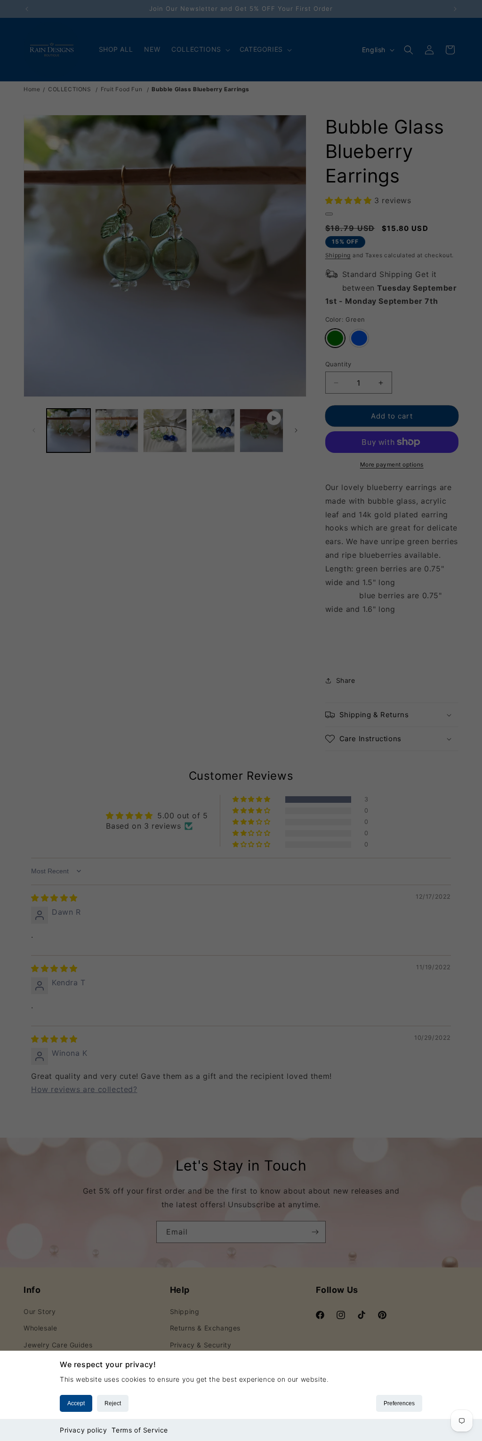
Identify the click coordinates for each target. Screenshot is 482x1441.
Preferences (399, 1403)
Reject (112, 1403)
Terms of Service (140, 1430)
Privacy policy (83, 1430)
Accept (76, 1403)
